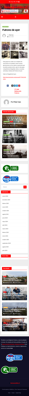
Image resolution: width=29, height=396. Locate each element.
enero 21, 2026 (8, 282)
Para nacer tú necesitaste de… (13, 123)
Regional (5, 307)
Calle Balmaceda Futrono (18, 91)
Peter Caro (11, 35)
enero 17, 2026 (8, 313)
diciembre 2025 (6, 199)
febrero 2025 (5, 203)
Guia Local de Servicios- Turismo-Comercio (13, 344)
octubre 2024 (5, 210)
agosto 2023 (5, 246)
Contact (13, 392)
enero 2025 (5, 207)
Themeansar (24, 389)
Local (11, 121)
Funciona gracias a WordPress (8, 389)
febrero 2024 (5, 232)
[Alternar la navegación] (15, 17)
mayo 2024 (5, 221)
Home (9, 392)
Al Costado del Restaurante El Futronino (13, 137)
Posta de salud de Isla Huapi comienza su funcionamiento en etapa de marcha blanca (13, 295)
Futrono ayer (5, 26)
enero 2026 (5, 196)
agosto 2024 (5, 214)
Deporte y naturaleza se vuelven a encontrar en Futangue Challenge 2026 (14, 311)
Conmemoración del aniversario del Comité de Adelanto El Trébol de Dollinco (14, 280)
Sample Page (18, 392)
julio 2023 (4, 250)
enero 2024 (5, 236)
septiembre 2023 (6, 243)
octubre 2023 (5, 239)
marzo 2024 (5, 228)
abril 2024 (4, 225)
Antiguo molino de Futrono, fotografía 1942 (13, 152)
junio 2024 (5, 217)
